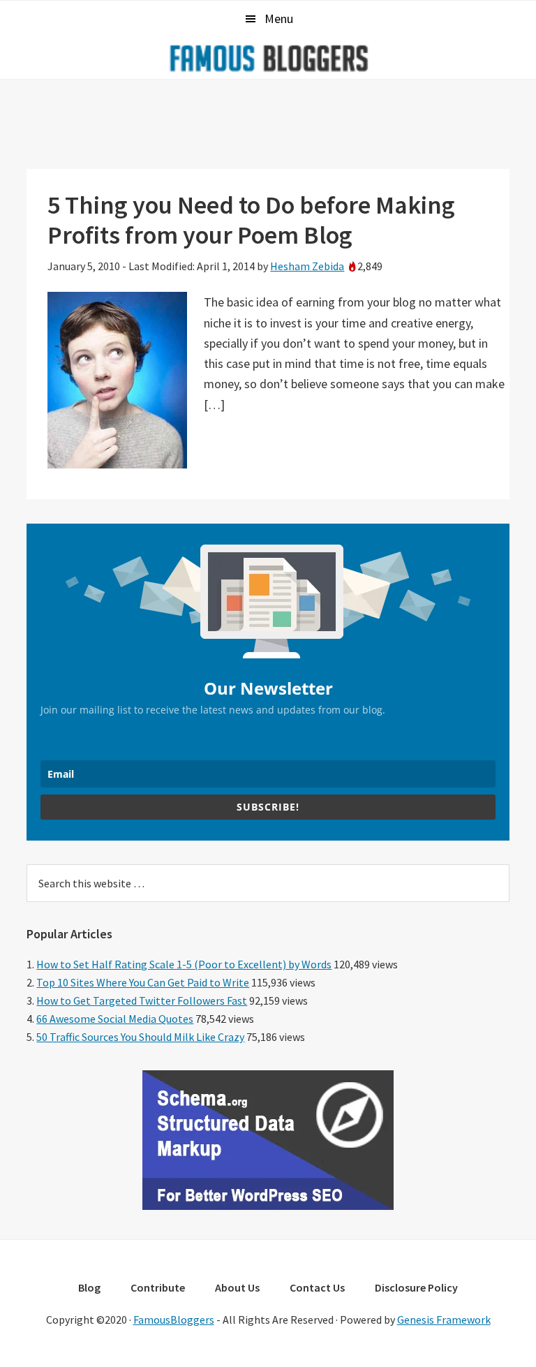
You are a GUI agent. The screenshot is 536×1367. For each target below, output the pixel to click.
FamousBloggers (173, 1320)
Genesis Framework (444, 1320)
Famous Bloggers (268, 58)
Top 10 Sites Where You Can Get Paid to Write (142, 982)
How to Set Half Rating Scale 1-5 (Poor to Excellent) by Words (184, 964)
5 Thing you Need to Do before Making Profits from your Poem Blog (251, 220)
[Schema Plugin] (268, 1206)
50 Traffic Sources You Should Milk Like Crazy (140, 1037)
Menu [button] (279, 18)
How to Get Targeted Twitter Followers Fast (141, 1000)
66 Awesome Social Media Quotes (114, 1019)
